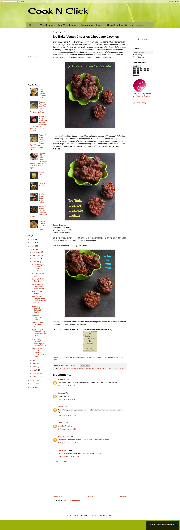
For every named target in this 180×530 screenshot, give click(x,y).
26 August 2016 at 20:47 (67, 399)
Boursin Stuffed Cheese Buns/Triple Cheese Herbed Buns (39, 352)
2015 (33, 380)
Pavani (60, 407)
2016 (33, 249)
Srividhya (61, 379)
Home (32, 25)
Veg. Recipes (46, 25)
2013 (33, 387)
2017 (33, 246)
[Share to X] (85, 365)
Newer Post (58, 496)
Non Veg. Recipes (67, 25)
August (35, 262)
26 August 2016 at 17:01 (67, 385)
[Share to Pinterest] (89, 365)
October (35, 258)
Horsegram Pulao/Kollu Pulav (37, 317)
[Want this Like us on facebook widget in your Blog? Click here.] (177, 528)
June (34, 363)
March (35, 370)
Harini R (61, 423)
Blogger (111, 515)
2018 (33, 243)
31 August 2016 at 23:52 (67, 443)
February (36, 373)
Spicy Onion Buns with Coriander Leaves (42, 93)
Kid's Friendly (96, 368)
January (35, 376)
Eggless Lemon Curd (42, 174)
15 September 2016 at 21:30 (68, 456)
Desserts (88, 368)
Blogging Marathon (72, 368)
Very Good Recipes (143, 96)
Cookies (82, 368)
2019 (33, 239)
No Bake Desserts (108, 368)
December (36, 252)
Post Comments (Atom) (71, 500)
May (34, 367)
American (62, 368)
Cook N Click (58, 11)
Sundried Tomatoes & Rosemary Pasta (39, 324)
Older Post (122, 496)
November (36, 255)
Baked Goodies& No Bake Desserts (125, 25)
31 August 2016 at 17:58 (67, 429)
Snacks (116, 368)
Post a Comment (62, 461)
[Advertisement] (90, 479)
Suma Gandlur (63, 436)
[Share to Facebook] (87, 365)
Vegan (122, 368)
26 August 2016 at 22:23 (67, 415)
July (34, 360)
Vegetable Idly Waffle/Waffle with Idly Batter (38, 286)
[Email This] (81, 365)
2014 (33, 384)
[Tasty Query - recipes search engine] (139, 104)
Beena (60, 393)
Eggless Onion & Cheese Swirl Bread (42, 225)
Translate (140, 57)
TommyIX (94, 515)
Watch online (63, 450)
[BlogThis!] (83, 365)
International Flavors (91, 25)
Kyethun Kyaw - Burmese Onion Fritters (42, 198)
